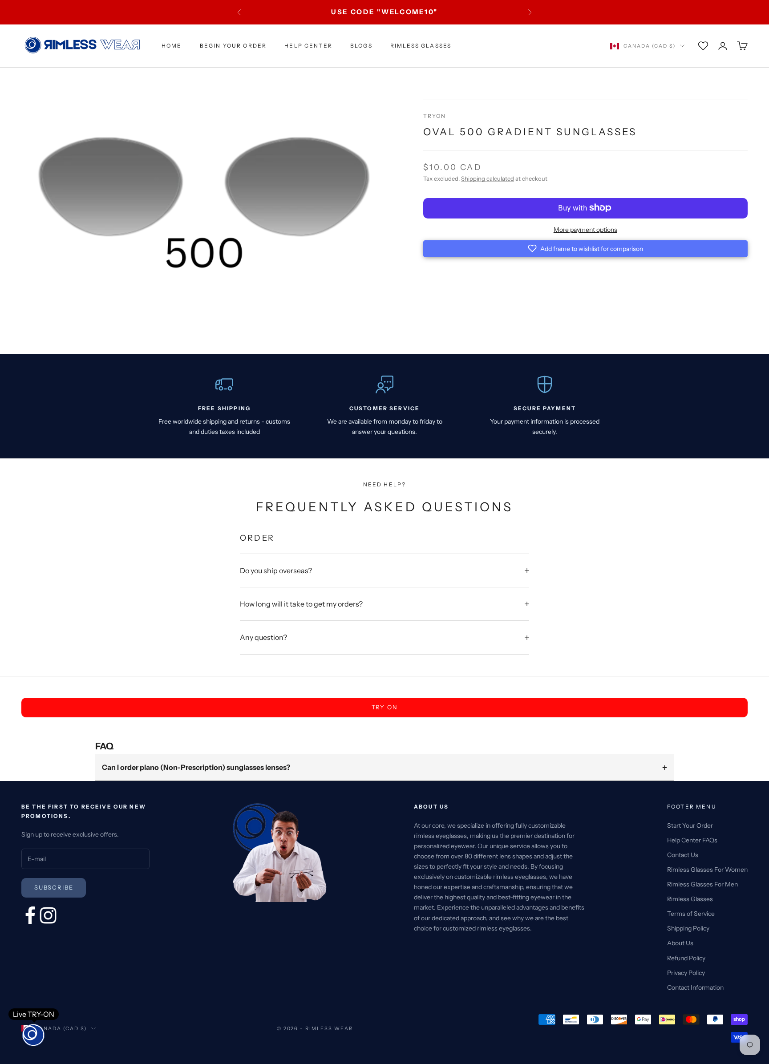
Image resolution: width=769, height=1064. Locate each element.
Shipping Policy (688, 928)
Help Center (308, 45)
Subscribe (53, 887)
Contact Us (682, 855)
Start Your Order (690, 825)
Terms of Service (691, 914)
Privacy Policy (686, 973)
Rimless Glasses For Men (702, 884)
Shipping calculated (487, 178)
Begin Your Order (233, 45)
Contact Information (695, 987)
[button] (585, 248)
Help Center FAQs (692, 840)
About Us (680, 943)
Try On (385, 707)
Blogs (361, 45)
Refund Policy (686, 958)
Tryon (434, 116)
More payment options (585, 229)
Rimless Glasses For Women (707, 870)
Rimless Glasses (420, 45)
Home (172, 45)
